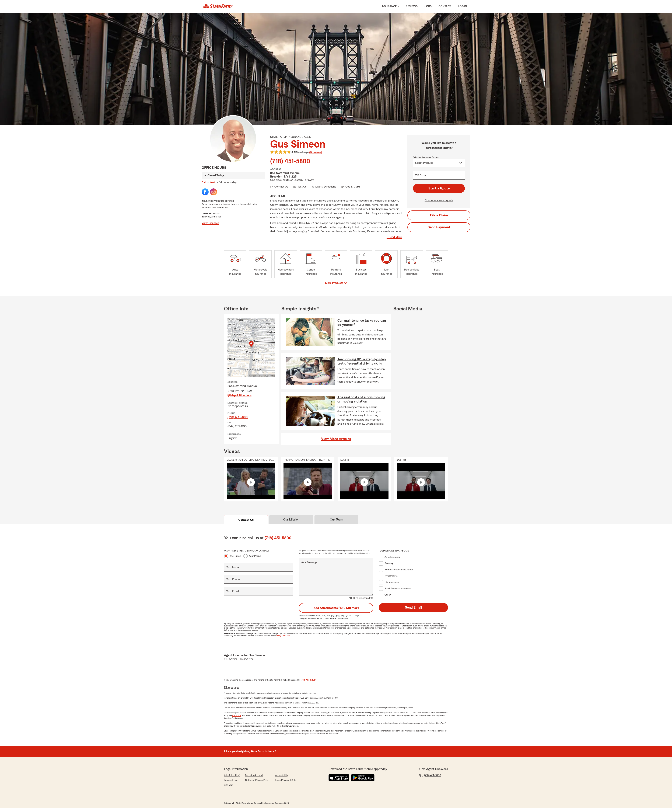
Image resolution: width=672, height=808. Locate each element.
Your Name (232, 567)
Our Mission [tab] (291, 519)
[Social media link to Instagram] (213, 191)
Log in (462, 6)
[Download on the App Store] (338, 777)
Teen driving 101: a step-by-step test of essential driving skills (361, 361)
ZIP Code (420, 175)
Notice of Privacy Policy (257, 780)
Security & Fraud (254, 775)
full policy (236, 715)
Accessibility (281, 775)
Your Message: (309, 562)
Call (204, 182)
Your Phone (255, 556)
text (212, 182)
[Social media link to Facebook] (205, 191)
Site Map (228, 785)
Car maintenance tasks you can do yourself (361, 323)
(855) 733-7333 (283, 635)
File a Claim (439, 215)
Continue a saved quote (439, 200)
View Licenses (210, 223)
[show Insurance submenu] (398, 6)
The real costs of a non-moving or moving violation (361, 399)
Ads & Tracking (232, 775)
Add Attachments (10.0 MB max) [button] (336, 607)
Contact (445, 6)
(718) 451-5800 (290, 161)
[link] (218, 6)
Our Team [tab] (336, 519)
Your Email (235, 556)
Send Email (413, 607)
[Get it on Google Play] (362, 777)
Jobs (428, 6)
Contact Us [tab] (246, 519)
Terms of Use (230, 780)
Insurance (389, 6)
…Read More (394, 237)
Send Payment (439, 227)
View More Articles (336, 439)
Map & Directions (240, 395)
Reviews (412, 6)
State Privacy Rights (285, 780)
